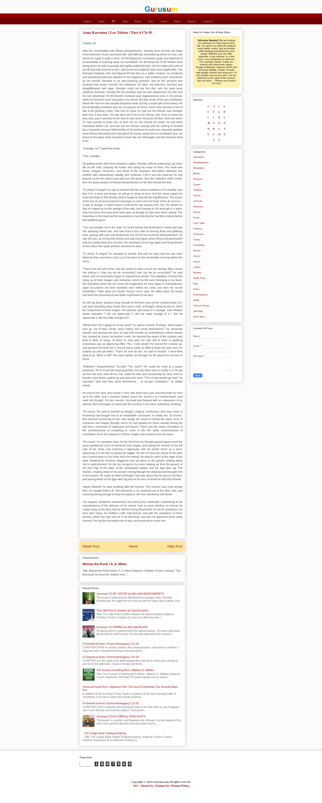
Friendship (198, 245)
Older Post (174, 546)
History (197, 250)
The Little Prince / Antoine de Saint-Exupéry (122, 610)
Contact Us (208, 21)
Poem (196, 289)
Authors (87, 21)
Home (133, 546)
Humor (196, 261)
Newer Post (91, 546)
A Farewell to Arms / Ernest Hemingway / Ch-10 (111, 657)
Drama (196, 212)
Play (195, 283)
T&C (136, 785)
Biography (198, 168)
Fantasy (197, 228)
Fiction (196, 239)
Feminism (198, 234)
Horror (196, 256)
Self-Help (198, 311)
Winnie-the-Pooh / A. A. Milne (105, 564)
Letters (197, 267)
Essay (196, 217)
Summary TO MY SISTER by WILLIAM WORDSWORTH (130, 593)
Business (198, 179)
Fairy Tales (199, 223)
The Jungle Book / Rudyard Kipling (105, 733)
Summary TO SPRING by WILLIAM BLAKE (122, 627)
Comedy (197, 201)
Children (197, 190)
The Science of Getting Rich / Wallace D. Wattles (125, 670)
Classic (197, 195)
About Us (147, 785)
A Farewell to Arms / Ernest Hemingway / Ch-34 (111, 643)
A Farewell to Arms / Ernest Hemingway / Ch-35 (111, 703)
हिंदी (113, 21)
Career (197, 184)
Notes (125, 21)
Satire (196, 300)
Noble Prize (199, 278)
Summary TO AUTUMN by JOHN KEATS (121, 716)
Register (192, 21)
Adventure (198, 157)
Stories (164, 21)
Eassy (150, 21)
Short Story (199, 316)
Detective (198, 206)
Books (138, 21)
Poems (177, 21)
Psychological (200, 294)
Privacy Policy (180, 785)
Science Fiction (201, 305)
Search (101, 21)
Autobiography (201, 162)
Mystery (197, 272)
